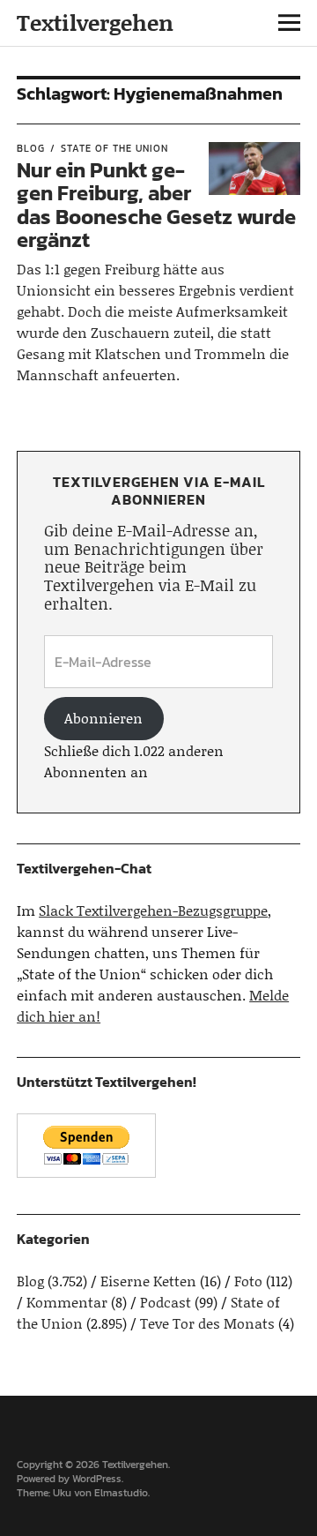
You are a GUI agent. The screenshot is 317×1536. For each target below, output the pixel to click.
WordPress (97, 1479)
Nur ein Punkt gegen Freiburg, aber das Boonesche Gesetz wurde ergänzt (156, 204)
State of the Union (114, 148)
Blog (31, 148)
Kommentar (66, 1302)
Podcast (165, 1302)
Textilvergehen (95, 22)
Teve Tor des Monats (207, 1323)
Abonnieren (103, 718)
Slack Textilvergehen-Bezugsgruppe (153, 910)
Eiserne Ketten (148, 1280)
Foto (248, 1280)
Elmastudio (121, 1493)
